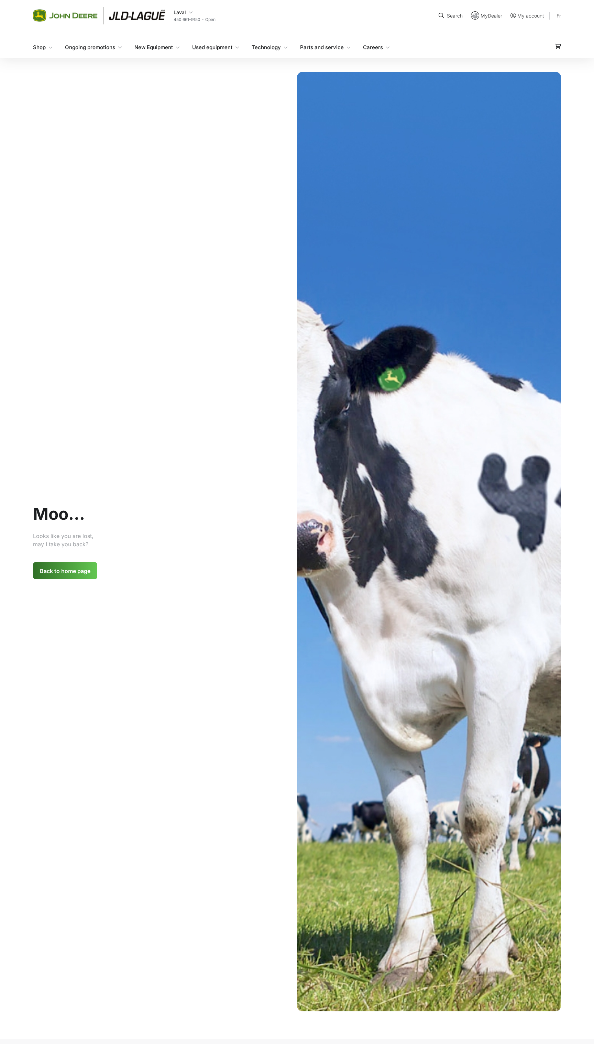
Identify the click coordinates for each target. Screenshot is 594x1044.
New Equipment (153, 47)
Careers (373, 47)
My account (530, 16)
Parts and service (322, 47)
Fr (559, 15)
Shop (39, 47)
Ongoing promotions (90, 47)
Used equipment (212, 47)
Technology (266, 47)
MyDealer (491, 15)
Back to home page (65, 571)
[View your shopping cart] (558, 46)
